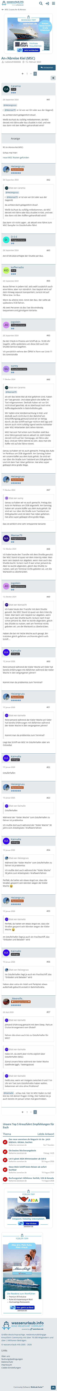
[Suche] (41, 3)
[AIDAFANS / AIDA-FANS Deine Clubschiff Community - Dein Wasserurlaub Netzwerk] (19, 3)
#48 (48, 549)
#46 (48, 379)
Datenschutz (7, 1362)
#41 (48, 99)
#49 (48, 596)
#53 (48, 797)
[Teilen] (53, 78)
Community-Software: (29, 1387)
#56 (48, 961)
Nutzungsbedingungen (12, 1359)
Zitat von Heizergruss (19, 858)
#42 (48, 180)
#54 (48, 850)
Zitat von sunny (16, 498)
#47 (48, 490)
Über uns (5, 1356)
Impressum (6, 1364)
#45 (48, 335)
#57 (48, 1012)
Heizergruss (10, 105)
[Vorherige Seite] (22, 74)
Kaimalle (9, 1093)
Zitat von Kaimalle (17, 715)
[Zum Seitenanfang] (53, 1388)
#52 (48, 767)
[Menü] (53, 3)
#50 (48, 661)
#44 (48, 280)
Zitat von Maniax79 (18, 604)
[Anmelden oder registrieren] (47, 3)
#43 (48, 250)
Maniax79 (11, 110)
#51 (48, 707)
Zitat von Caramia (17, 188)
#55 (48, 911)
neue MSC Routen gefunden (16, 157)
